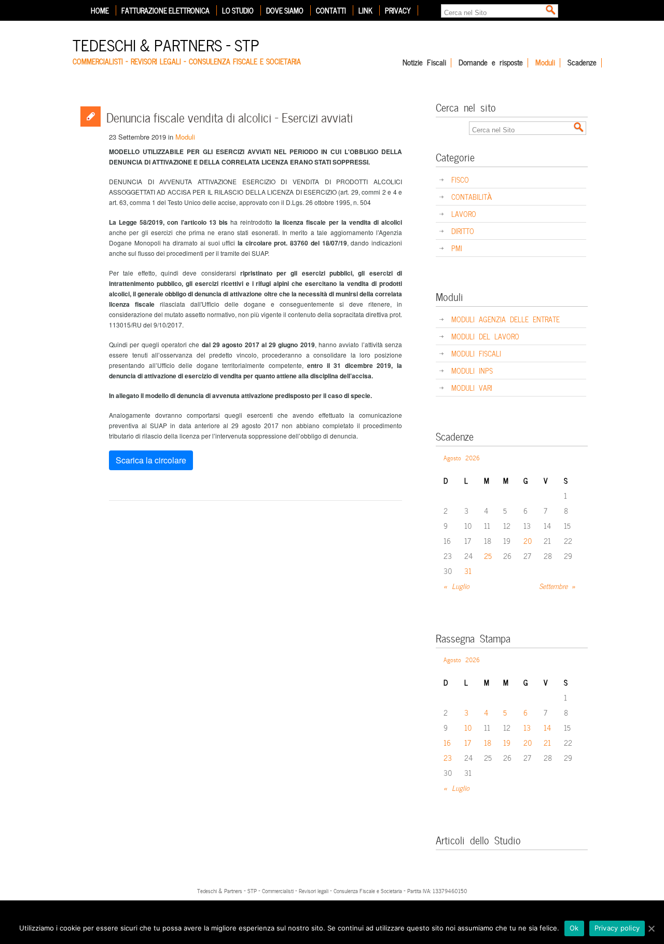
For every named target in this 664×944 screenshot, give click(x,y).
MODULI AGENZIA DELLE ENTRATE (505, 318)
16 (447, 742)
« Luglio (456, 585)
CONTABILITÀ (471, 196)
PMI (456, 247)
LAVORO (463, 213)
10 (468, 727)
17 (467, 742)
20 (527, 540)
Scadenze (582, 62)
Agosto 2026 (462, 457)
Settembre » (557, 585)
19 (506, 742)
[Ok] (651, 928)
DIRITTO (462, 230)
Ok (574, 928)
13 (527, 727)
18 (487, 742)
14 (547, 727)
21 (547, 742)
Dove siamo (284, 10)
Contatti (331, 10)
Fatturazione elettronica (165, 10)
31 (468, 570)
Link (365, 10)
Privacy (398, 10)
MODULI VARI (471, 387)
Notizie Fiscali (424, 62)
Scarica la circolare (151, 460)
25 (488, 555)
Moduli (545, 62)
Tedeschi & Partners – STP (166, 44)
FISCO (460, 179)
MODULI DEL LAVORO (485, 336)
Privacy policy (617, 928)
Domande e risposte (491, 62)
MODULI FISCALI (476, 353)
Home (100, 10)
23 (448, 757)
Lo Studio (238, 10)
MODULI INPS (472, 370)
